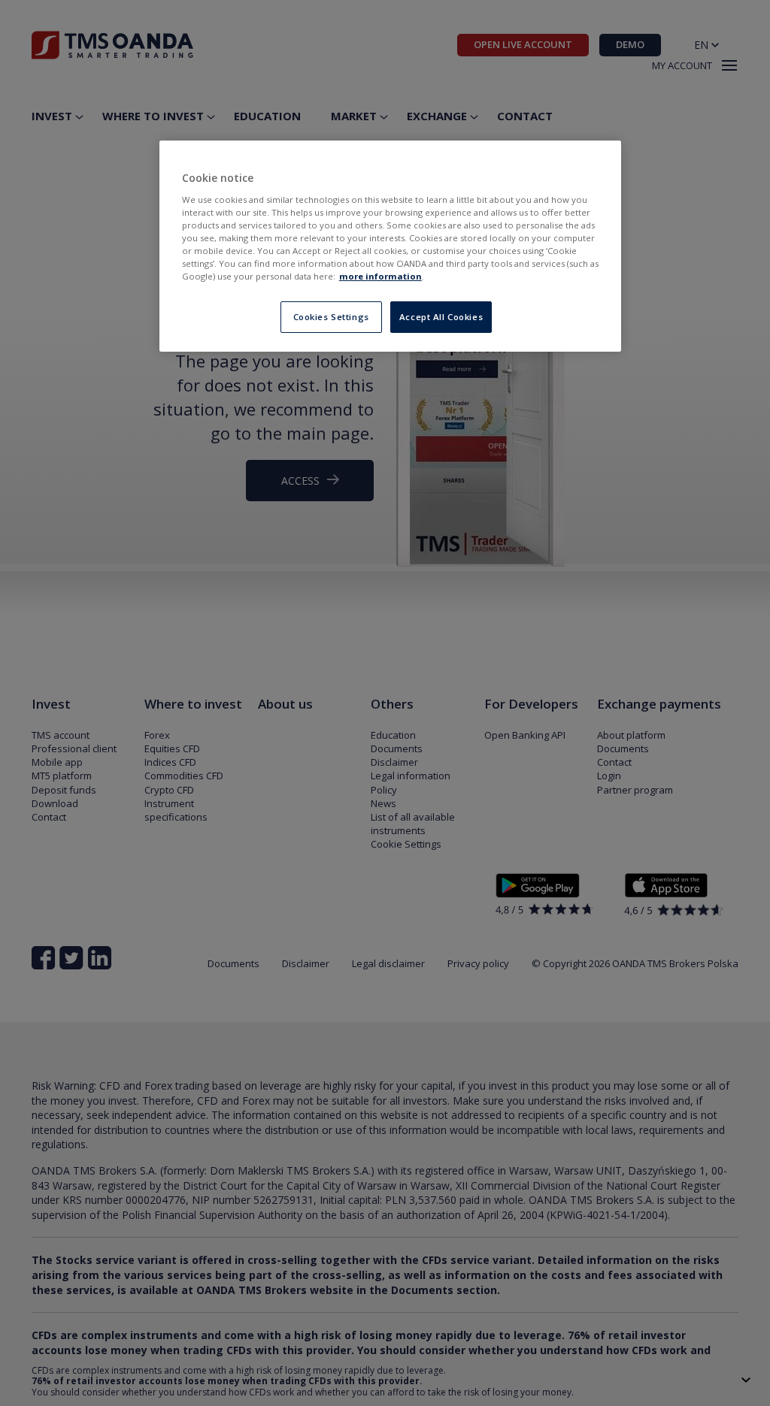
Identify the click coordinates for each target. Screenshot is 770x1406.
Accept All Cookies (441, 316)
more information (380, 276)
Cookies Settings (331, 316)
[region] (390, 246)
